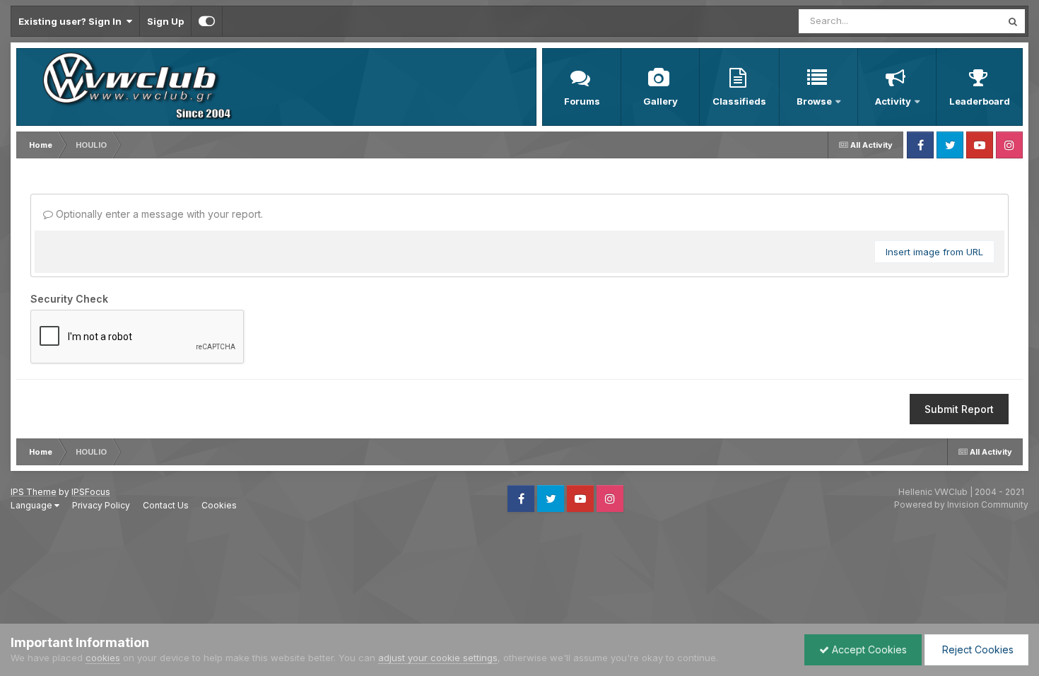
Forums (582, 101)
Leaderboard (979, 101)
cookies (103, 657)
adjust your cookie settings (438, 657)
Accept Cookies (868, 649)
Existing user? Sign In (72, 21)
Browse (814, 101)
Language (32, 505)
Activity (893, 101)
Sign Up (165, 21)
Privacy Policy (101, 505)
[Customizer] (207, 21)
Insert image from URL (934, 251)
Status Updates (949, 21)
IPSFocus (90, 491)
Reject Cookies (976, 649)
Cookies (219, 505)
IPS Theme (34, 491)
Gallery (660, 101)
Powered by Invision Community (961, 504)
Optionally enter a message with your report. (158, 214)
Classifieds (739, 101)
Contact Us (166, 505)
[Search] (1013, 21)
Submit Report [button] (959, 409)
